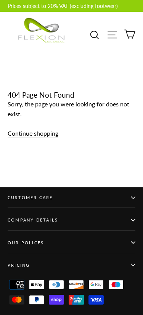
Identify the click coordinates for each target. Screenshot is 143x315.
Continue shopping (33, 133)
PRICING (19, 265)
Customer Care (30, 197)
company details (33, 219)
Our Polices (26, 242)
